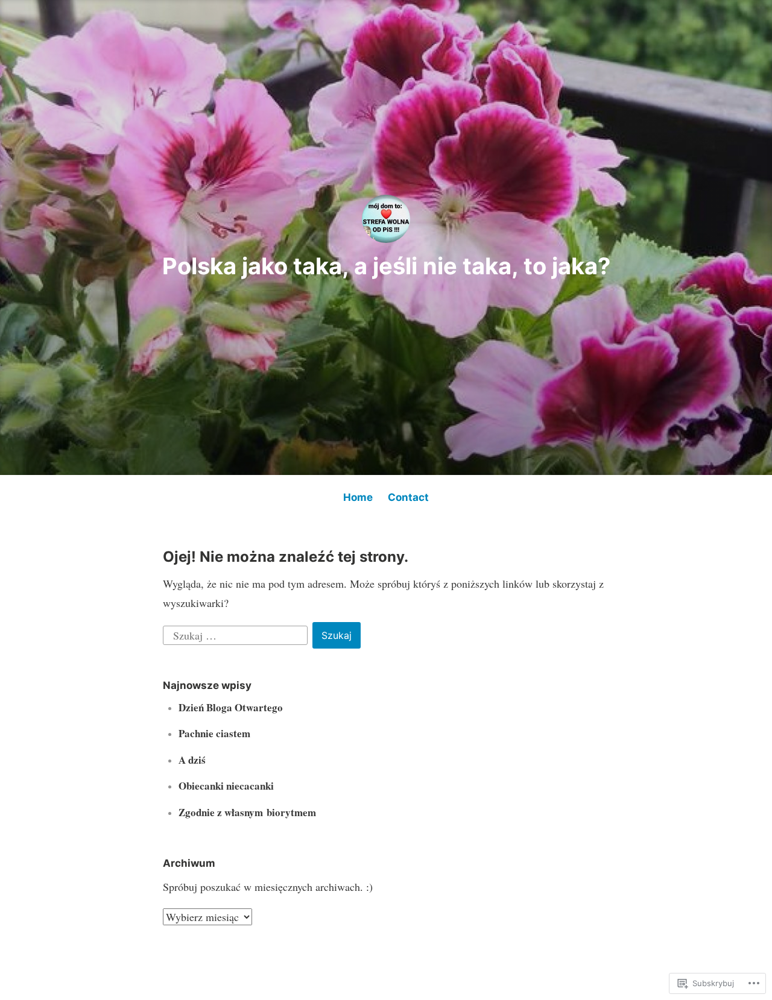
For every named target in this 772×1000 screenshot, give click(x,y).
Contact (408, 497)
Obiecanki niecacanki (226, 785)
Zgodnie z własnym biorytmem (247, 812)
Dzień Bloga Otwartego (231, 707)
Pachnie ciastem (214, 733)
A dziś (192, 759)
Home (358, 497)
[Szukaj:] (237, 633)
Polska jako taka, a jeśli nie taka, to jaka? (386, 266)
